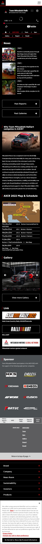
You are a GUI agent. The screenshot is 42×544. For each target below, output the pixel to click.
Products (7, 495)
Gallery (7, 36)
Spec (35, 32)
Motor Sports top (4, 420)
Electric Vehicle (29, 420)
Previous (5, 274)
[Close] (39, 503)
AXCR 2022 (15, 32)
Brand (6, 466)
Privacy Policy (7, 533)
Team (26, 32)
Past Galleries (25, 113)
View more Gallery (24, 297)
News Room (8, 477)
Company (7, 471)
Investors (7, 489)
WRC (12, 420)
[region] (21, 522)
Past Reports (25, 103)
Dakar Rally (21, 420)
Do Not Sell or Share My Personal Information (21, 540)
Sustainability (9, 483)
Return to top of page (20, 456)
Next (37, 274)
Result (27, 36)
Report (17, 36)
